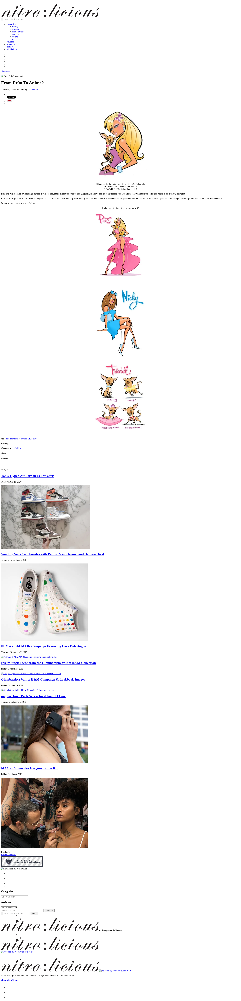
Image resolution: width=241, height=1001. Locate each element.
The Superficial (11, 439)
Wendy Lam (33, 89)
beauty (15, 26)
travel (14, 39)
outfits (15, 37)
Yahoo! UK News (29, 439)
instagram (11, 44)
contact (10, 47)
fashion (15, 29)
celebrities (16, 448)
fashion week (18, 32)
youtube (10, 42)
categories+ (12, 24)
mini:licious (12, 49)
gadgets (15, 34)
